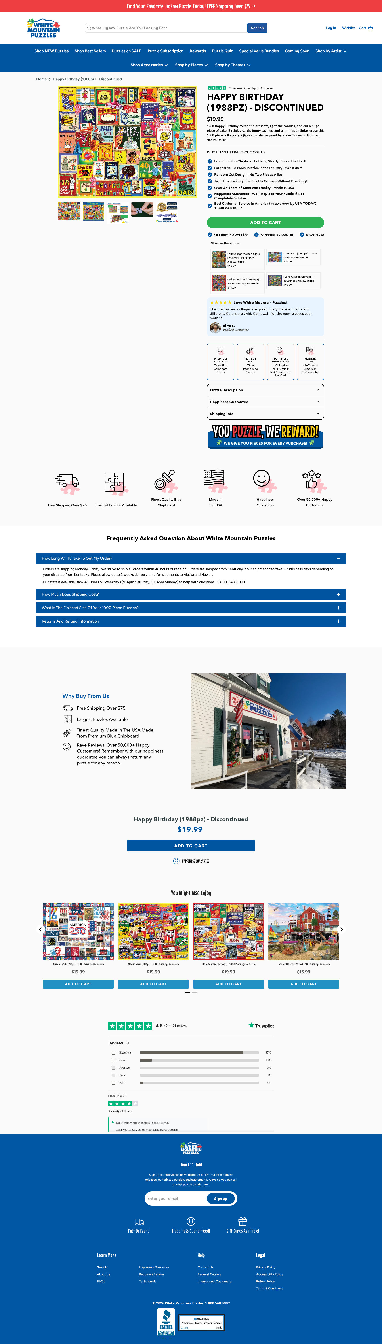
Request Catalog (209, 1274)
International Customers (214, 1281)
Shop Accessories (147, 64)
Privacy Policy (265, 1267)
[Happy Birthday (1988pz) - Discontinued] (93, 213)
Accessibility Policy (269, 1274)
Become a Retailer (151, 1274)
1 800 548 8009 (217, 1303)
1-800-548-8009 (228, 208)
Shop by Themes (230, 64)
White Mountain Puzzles (184, 1303)
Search (102, 1267)
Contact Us (205, 1267)
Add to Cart (265, 222)
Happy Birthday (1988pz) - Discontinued (87, 79)
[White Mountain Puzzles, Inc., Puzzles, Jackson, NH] (166, 1324)
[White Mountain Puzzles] (43, 28)
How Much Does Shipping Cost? (70, 594)
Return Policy (265, 1281)
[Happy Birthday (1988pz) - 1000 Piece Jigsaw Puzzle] (69, 213)
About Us (103, 1274)
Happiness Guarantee (154, 1267)
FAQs (101, 1281)
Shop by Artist (328, 51)
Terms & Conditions (269, 1288)
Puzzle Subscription (165, 51)
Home (41, 79)
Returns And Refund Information (70, 621)
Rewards (198, 51)
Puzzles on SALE (126, 51)
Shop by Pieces (189, 64)
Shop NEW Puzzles (51, 51)
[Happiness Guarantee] (167, 213)
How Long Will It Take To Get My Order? (77, 558)
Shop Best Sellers (90, 51)
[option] (127, 142)
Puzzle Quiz (222, 51)
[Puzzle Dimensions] (118, 213)
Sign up (220, 1198)
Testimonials (147, 1281)
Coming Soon (297, 51)
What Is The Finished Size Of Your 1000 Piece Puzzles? (90, 607)
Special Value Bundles (259, 51)
